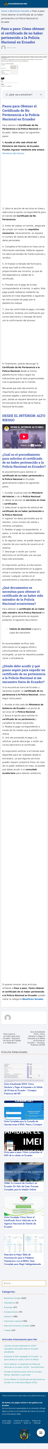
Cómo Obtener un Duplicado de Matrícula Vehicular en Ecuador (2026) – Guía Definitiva (24, 1365)
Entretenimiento (11, 1312)
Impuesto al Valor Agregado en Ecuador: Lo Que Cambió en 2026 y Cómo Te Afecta (23, 1358)
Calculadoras (9, 1303)
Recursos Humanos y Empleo (16, 1326)
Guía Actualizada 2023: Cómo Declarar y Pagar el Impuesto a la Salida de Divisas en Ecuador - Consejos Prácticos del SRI (36, 1038)
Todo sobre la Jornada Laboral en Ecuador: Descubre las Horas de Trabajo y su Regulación (12, 1038)
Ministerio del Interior (13, 153)
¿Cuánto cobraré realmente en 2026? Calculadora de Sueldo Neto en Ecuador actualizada (21, 1349)
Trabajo (7, 1330)
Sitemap (37, 1423)
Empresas (8, 1307)
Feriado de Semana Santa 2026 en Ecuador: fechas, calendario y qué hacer (23, 1373)
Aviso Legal (6, 1421)
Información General (13, 1321)
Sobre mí (27, 1423)
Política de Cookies (21, 1421)
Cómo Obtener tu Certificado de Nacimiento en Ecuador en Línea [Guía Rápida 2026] (24, 1380)
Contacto (17, 1423)
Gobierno (8, 1316)
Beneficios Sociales (19, 11)
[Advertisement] (24, 182)
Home (4, 11)
